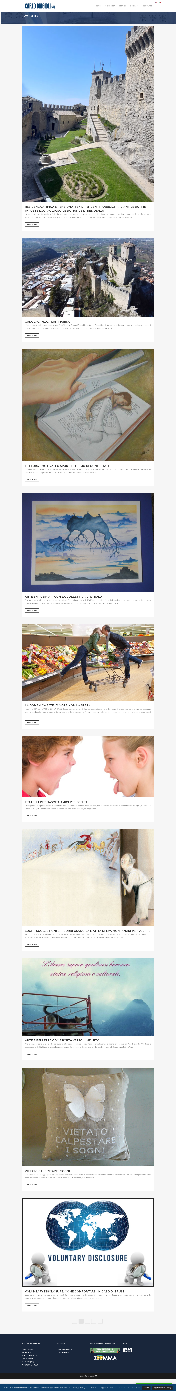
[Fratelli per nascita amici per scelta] (88, 767)
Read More (32, 224)
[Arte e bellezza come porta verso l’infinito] (88, 997)
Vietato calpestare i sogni (47, 1171)
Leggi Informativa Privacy (162, 1388)
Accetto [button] (146, 1388)
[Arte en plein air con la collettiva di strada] (88, 542)
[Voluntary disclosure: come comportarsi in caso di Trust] (88, 1242)
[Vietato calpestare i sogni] (88, 1117)
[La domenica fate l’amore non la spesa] (88, 662)
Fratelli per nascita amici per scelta (56, 802)
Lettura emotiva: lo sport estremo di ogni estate (67, 466)
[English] (156, 2)
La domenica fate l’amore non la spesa (57, 705)
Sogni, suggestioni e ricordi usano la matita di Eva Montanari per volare (87, 931)
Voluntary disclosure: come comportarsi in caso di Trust (75, 1291)
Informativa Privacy (64, 1349)
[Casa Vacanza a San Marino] (88, 277)
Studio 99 (93, 1376)
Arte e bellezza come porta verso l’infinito (62, 1040)
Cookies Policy (63, 1352)
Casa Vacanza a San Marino (48, 321)
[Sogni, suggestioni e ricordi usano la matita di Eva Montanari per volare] (88, 877)
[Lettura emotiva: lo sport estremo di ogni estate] (88, 405)
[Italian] (160, 2)
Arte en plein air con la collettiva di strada (63, 596)
